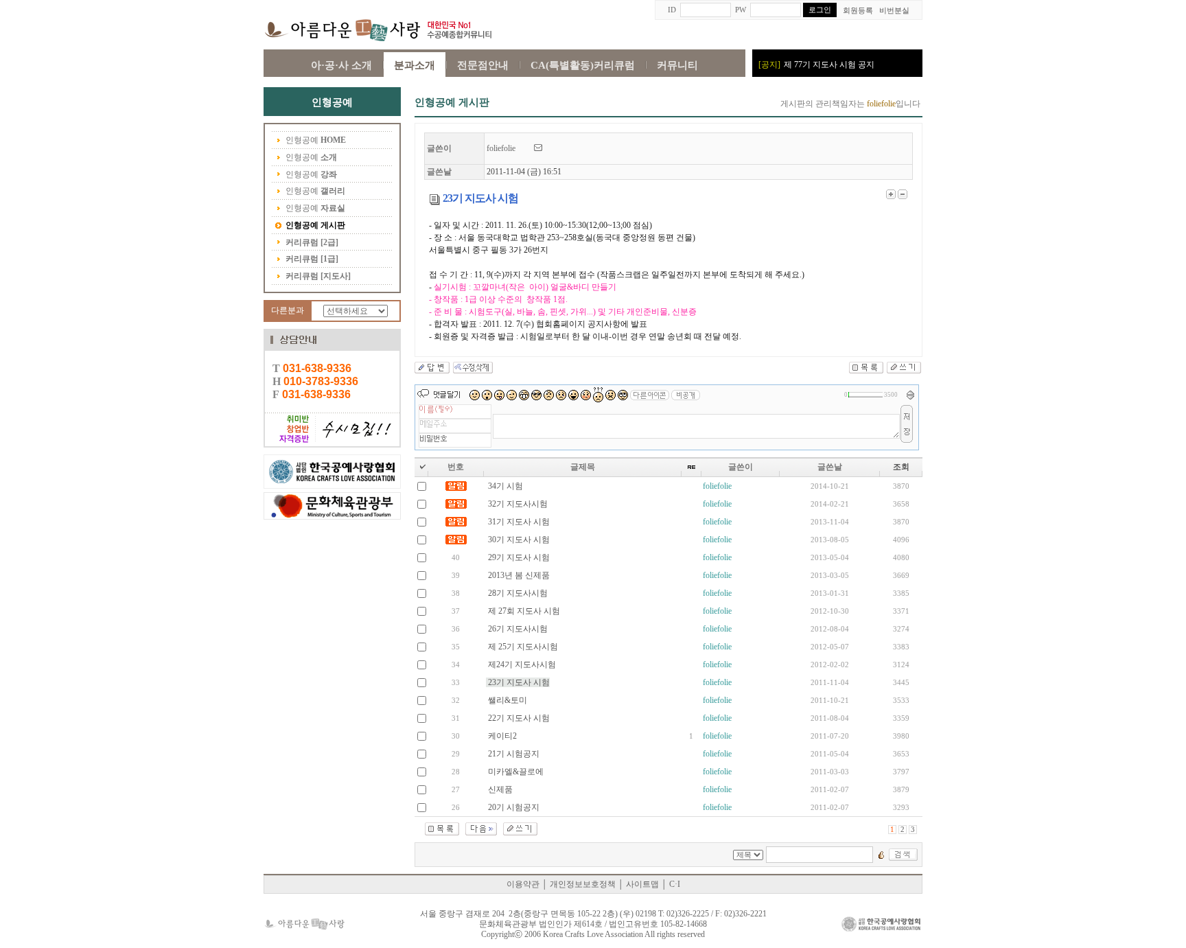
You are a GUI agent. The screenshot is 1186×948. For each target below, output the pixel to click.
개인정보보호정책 (583, 884)
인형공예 (316, 140)
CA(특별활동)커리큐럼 (583, 65)
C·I (674, 884)
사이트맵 (642, 884)
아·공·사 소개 (341, 65)
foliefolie (510, 148)
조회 (901, 467)
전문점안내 (483, 65)
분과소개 (414, 65)
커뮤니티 (677, 65)
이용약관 (523, 884)
